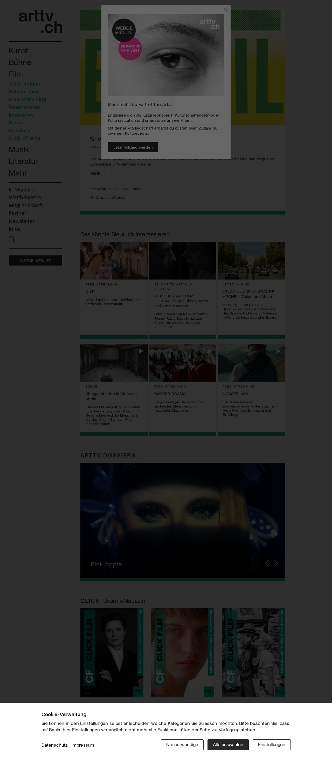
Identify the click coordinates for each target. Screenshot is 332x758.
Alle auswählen (228, 744)
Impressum (83, 745)
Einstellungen (271, 744)
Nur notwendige (182, 744)
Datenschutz (55, 745)
